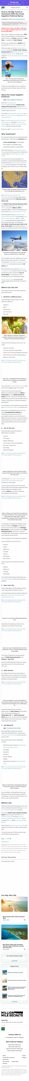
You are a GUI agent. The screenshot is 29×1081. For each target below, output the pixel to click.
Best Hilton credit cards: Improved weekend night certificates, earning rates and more (13, 946)
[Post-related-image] (14, 904)
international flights (7, 579)
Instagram (21, 1037)
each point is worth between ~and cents (14, 218)
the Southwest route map (17, 825)
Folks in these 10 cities (7, 279)
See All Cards (14, 960)
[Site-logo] (3, 7)
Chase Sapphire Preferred (14, 99)
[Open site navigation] (27, 7)
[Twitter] (8, 839)
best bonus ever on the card (15, 113)
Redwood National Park (17, 386)
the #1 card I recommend (10, 115)
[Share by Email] (10, 839)
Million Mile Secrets (19, 19)
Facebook (9, 1037)
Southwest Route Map (14, 728)
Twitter (15, 1037)
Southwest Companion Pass (17, 45)
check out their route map (8, 735)
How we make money (14, 24)
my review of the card (16, 129)
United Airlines (14, 162)
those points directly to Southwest (16, 55)
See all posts (14, 1001)
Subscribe (4, 1020)
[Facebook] (5, 839)
